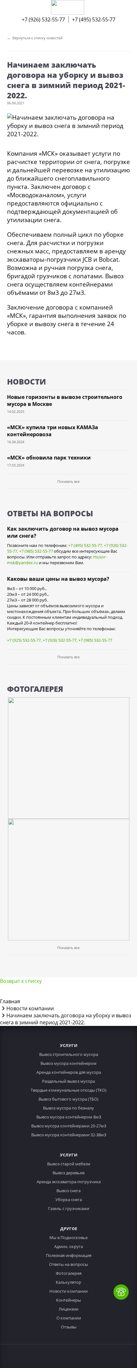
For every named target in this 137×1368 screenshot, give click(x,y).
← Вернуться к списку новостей (34, 37)
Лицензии (68, 1309)
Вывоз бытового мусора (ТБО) (68, 1099)
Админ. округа (68, 1246)
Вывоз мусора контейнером (68, 1063)
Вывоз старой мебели (68, 1164)
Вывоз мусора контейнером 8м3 (68, 1117)
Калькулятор (68, 1282)
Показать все (68, 481)
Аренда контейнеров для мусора (68, 1072)
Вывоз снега (68, 1190)
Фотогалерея (69, 1273)
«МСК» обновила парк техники (49, 457)
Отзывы (68, 1327)
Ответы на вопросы (68, 1264)
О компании (68, 1318)
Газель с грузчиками (68, 1208)
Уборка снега (68, 1199)
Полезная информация (68, 1255)
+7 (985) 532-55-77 (36, 551)
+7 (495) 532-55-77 (93, 19)
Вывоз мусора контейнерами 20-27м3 (68, 1126)
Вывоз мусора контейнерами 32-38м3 (68, 1135)
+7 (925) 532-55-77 (24, 640)
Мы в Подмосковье (68, 1237)
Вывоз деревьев (68, 1173)
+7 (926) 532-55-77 (43, 19)
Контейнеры (68, 1300)
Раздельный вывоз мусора (68, 1081)
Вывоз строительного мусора (68, 1054)
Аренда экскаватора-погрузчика (69, 1182)
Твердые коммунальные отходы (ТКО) (68, 1090)
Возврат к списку (21, 980)
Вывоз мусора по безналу (68, 1108)
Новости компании (68, 1291)
